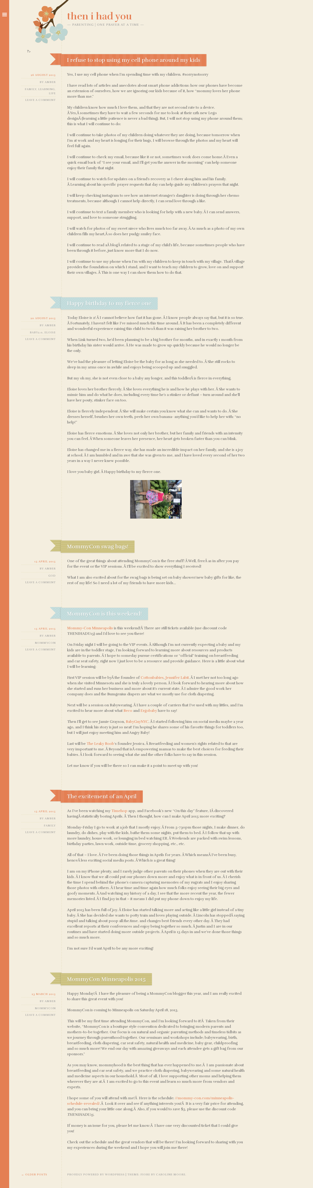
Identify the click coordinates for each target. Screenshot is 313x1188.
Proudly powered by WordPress (96, 1174)
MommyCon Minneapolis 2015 (106, 979)
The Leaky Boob (100, 743)
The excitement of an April (102, 796)
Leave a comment (40, 100)
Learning (46, 89)
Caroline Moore (170, 1174)
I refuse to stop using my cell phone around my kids (133, 60)
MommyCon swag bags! (97, 546)
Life (52, 93)
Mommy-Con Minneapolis (90, 628)
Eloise (50, 332)
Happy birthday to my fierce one (109, 303)
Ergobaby (148, 710)
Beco (128, 710)
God (52, 575)
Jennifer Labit (177, 677)
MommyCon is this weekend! (104, 613)
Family (30, 89)
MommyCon (45, 642)
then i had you (99, 16)
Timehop (119, 811)
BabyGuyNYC (137, 721)
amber (50, 82)
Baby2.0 (36, 332)
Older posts (34, 1174)
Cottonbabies (152, 677)
